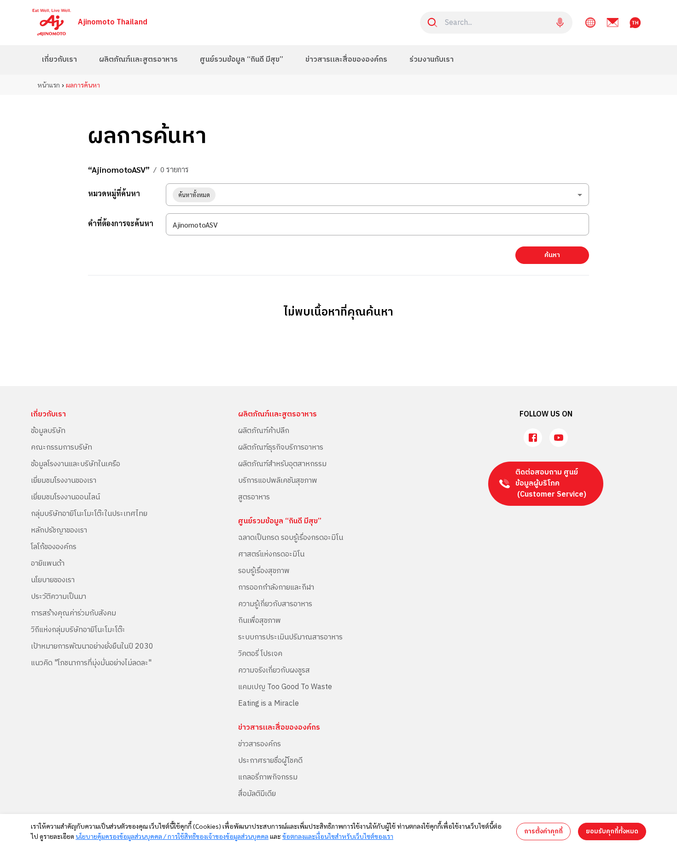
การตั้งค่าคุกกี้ (543, 831)
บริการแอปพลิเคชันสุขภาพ (277, 480)
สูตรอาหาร (254, 497)
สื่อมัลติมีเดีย (257, 794)
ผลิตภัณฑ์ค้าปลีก (263, 431)
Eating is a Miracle (268, 703)
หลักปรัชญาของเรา (59, 530)
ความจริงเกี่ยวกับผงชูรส (274, 670)
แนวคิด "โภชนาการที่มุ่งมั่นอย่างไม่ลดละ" (91, 663)
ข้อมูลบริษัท (48, 431)
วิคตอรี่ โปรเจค (260, 654)
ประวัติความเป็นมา (58, 597)
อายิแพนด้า (47, 563)
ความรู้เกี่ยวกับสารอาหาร (275, 604)
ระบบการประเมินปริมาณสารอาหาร (290, 637)
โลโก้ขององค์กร (53, 547)
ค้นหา (552, 255)
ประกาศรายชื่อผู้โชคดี (270, 761)
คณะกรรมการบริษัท (61, 447)
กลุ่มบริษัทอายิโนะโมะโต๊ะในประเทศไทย (89, 514)
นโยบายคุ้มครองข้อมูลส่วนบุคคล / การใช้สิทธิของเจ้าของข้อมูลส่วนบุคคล (172, 836)
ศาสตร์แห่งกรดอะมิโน (271, 554)
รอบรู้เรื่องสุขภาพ (264, 571)
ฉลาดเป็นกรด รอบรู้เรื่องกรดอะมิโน (290, 538)
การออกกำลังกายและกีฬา (276, 587)
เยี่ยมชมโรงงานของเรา (63, 480)
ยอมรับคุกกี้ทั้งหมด (612, 831)
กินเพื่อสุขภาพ (259, 621)
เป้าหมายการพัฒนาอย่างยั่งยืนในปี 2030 (92, 646)
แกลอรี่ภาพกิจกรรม (268, 777)
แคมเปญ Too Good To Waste (285, 687)
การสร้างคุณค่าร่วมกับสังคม (73, 613)
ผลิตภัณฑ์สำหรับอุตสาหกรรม (282, 464)
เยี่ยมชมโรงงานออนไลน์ (65, 497)
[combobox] (377, 194)
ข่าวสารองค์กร (259, 744)
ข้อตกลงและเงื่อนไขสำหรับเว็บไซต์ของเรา (337, 836)
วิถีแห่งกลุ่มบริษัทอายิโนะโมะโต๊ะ (78, 630)
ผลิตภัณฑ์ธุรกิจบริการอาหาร (280, 447)
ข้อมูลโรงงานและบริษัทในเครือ (75, 464)
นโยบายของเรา (53, 580)
